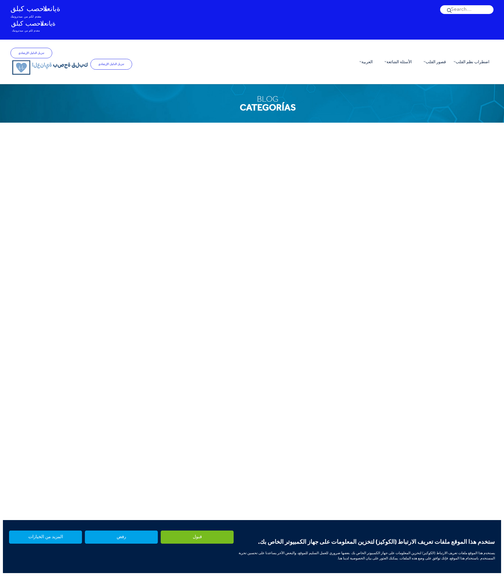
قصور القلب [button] (436, 61)
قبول (197, 537)
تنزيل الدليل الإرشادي (31, 53)
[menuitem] (467, 9)
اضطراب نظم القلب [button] (472, 61)
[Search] (467, 9)
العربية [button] (367, 61)
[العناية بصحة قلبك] (50, 67)
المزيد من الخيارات (45, 537)
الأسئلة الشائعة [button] (399, 61)
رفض (121, 537)
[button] (467, 9)
